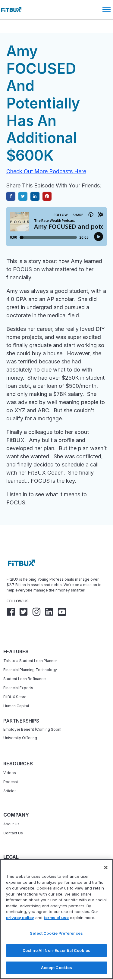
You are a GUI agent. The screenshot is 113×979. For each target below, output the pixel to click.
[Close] (105, 867)
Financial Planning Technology (30, 669)
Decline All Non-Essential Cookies (56, 950)
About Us (11, 824)
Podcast (10, 782)
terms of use (56, 917)
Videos (9, 772)
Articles (10, 791)
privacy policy (20, 917)
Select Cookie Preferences (56, 933)
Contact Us (13, 833)
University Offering (20, 738)
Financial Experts (18, 688)
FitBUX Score (15, 697)
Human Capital (16, 706)
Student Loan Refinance (25, 678)
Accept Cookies (56, 967)
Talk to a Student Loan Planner (30, 660)
